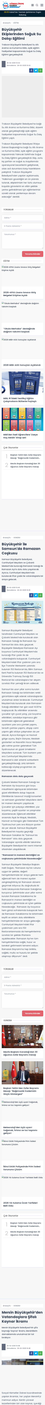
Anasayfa (6, 23)
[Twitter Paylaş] (36, 70)
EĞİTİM (16, 23)
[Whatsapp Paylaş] (40, 70)
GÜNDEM (17, 537)
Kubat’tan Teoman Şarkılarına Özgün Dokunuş (22, 13)
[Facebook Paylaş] (31, 70)
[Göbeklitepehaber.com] (13, 5)
